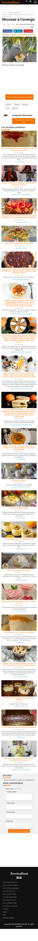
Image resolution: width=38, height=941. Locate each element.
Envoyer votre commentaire (19, 831)
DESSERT (5, 35)
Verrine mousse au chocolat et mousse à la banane (19, 699)
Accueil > (5, 12)
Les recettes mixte (21, 611)
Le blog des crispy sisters (21, 706)
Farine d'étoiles (21, 459)
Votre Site (9, 821)
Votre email (11, 812)
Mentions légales (8, 918)
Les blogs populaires (10, 906)
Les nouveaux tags (9, 894)
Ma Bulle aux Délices (21, 580)
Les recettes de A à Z (10, 882)
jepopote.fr (21, 162)
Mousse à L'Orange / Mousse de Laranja (19, 244)
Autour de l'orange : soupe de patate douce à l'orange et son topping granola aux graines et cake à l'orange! (19, 448)
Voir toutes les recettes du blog (23, 121)
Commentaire (11, 792)
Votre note (9, 789)
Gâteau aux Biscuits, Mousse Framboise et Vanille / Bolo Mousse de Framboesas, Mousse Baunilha (19, 217)
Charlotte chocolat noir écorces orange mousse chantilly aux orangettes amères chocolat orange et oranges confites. (19, 271)
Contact (5, 909)
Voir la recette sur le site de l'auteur (19, 97)
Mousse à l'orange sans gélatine (19, 570)
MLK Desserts (21, 737)
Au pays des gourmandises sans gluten (21, 314)
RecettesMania (10, 2)
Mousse (25, 105)
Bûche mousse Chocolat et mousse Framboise (19, 728)
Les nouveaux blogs (10, 903)
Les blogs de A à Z (9, 900)
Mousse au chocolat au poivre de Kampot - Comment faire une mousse (19, 759)
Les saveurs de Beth (21, 222)
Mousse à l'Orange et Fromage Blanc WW (19, 539)
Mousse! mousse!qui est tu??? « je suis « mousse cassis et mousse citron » (19, 149)
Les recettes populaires (11, 888)
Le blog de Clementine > (14, 12)
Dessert (8, 105)
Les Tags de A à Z (9, 891)
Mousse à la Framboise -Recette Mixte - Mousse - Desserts (19, 602)
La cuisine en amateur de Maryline (21, 487)
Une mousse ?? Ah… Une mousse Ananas (19, 632)
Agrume (14, 108)
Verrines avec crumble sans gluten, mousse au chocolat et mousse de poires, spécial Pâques (19, 664)
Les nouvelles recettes (10, 885)
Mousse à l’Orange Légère (19, 508)
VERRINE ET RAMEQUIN (18, 35)
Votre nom (10, 803)
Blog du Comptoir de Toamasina (21, 195)
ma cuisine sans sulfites (21, 677)
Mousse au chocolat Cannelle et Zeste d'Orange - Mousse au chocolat (19, 184)
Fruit (7, 108)
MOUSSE (32, 35)
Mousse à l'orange (19, 481)
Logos (5, 912)
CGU (4, 915)
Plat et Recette (21, 518)
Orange (16, 105)
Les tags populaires (9, 897)
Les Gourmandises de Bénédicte (21, 279)
